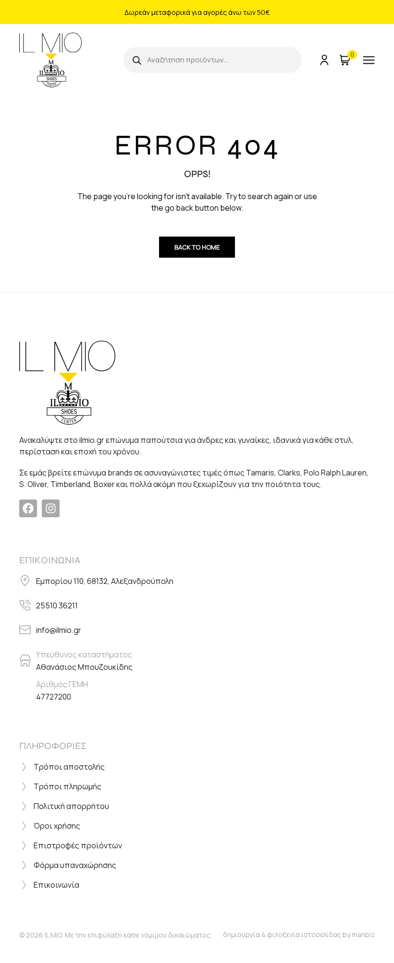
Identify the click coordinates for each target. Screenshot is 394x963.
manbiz (363, 934)
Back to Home (197, 247)
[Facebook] (28, 508)
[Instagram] (51, 508)
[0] (344, 60)
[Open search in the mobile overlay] (212, 60)
